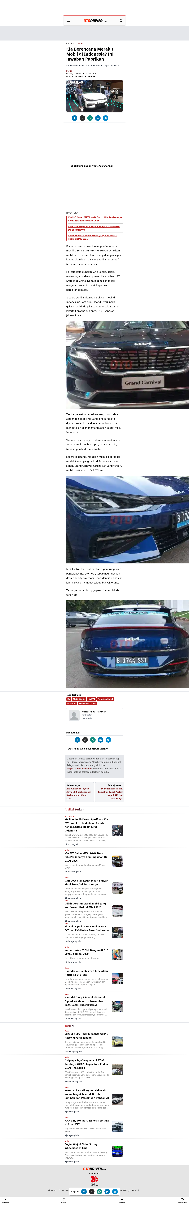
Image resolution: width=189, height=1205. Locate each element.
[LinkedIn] (98, 118)
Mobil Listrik (79, 699)
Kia (68, 699)
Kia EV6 (91, 699)
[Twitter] (82, 118)
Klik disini (115, 748)
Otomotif (71, 703)
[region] (94, 8)
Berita (80, 43)
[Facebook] (74, 118)
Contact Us (64, 1190)
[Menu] (69, 20)
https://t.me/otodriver (79, 768)
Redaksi (135, 1190)
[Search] (121, 21)
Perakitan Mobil (105, 699)
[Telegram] (105, 118)
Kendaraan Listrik (87, 703)
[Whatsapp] (90, 118)
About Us (52, 1190)
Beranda (70, 43)
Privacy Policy (123, 1190)
